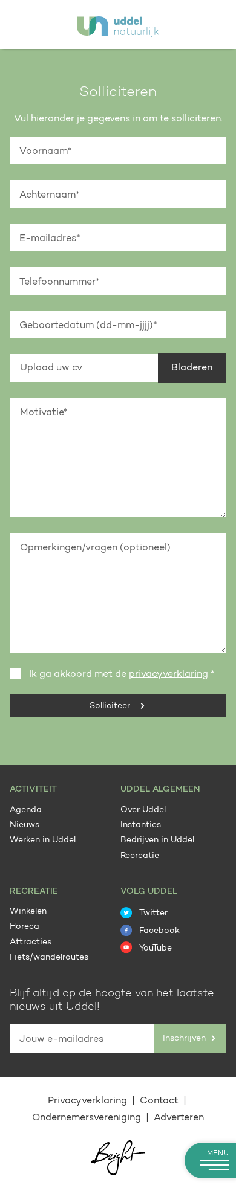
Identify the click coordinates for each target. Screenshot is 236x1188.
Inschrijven (185, 1038)
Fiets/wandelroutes (49, 958)
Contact (160, 1101)
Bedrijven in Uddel (157, 840)
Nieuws (24, 825)
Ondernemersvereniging (87, 1118)
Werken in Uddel (43, 840)
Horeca (24, 927)
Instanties (140, 825)
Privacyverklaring (88, 1101)
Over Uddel (143, 810)
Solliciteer (111, 706)
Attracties (30, 942)
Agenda (26, 810)
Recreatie (139, 856)
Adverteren (179, 1118)
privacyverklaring (168, 674)
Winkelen (28, 912)
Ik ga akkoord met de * (121, 674)
